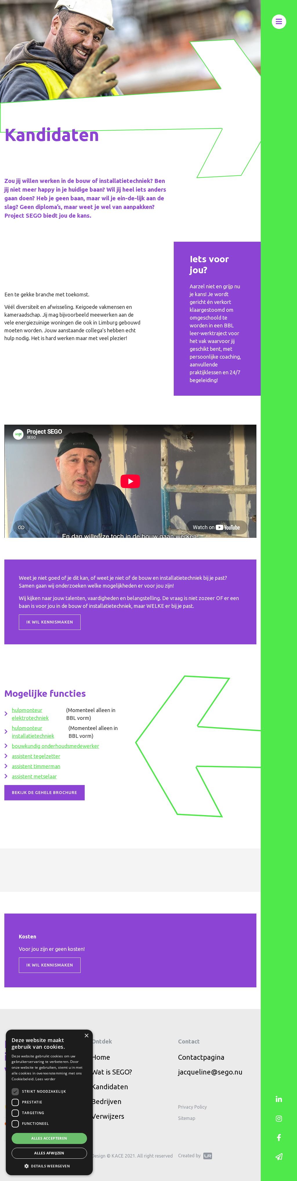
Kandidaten (109, 1087)
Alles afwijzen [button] (49, 1153)
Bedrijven (106, 1101)
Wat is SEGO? (111, 1072)
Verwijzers (107, 1116)
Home (100, 1057)
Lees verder (45, 1079)
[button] (49, 1165)
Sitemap (186, 1118)
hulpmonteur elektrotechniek (30, 714)
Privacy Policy (192, 1107)
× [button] (86, 1036)
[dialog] (49, 1102)
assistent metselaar (34, 776)
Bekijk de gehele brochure (44, 792)
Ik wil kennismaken (49, 622)
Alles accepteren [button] (49, 1138)
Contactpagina (201, 1057)
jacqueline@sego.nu (210, 1072)
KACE (118, 1155)
